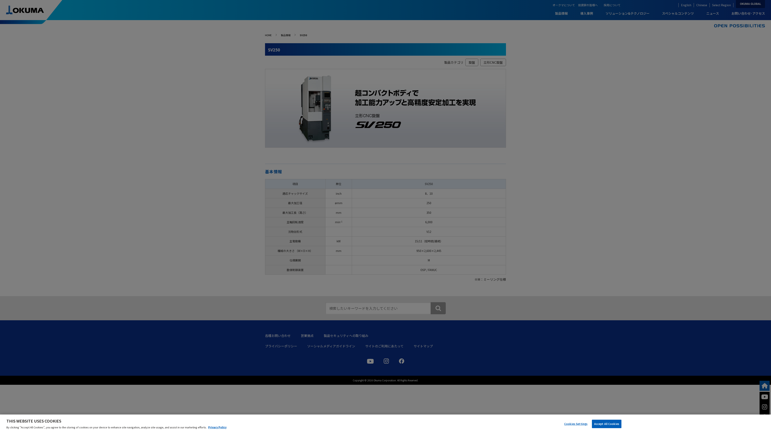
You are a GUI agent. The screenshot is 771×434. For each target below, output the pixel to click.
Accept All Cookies (606, 424)
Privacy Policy (217, 427)
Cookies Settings (575, 424)
